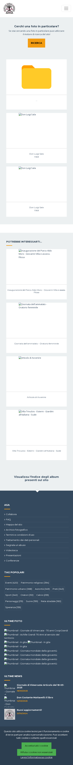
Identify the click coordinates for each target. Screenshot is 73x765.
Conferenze (12, 560)
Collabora (11, 514)
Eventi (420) (11, 582)
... (36, 100)
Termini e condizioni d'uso (20, 534)
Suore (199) (32, 601)
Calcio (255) (42, 595)
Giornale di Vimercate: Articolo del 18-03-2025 (40, 686)
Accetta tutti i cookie (36, 745)
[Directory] (36, 77)
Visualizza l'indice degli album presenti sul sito (36, 478)
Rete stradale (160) (51, 601)
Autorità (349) (42, 589)
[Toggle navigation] (66, 8)
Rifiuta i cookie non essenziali (37, 752)
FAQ (8, 519)
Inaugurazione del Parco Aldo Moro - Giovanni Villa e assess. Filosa (36, 291)
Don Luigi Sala (36, 154)
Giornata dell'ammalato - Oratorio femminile (36, 343)
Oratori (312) (27, 595)
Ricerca (36, 42)
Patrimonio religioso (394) (35, 582)
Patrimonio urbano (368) (18, 589)
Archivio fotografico (17, 529)
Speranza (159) (13, 607)
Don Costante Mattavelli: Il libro (35, 697)
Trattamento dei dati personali (22, 540)
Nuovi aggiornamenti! (29, 710)
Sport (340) (11, 595)
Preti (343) (58, 589)
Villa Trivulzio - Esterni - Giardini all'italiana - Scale (36, 450)
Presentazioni (13, 555)
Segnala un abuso (16, 545)
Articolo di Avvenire (36, 397)
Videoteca (12, 550)
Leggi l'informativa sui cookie (36, 757)
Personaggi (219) (14, 601)
